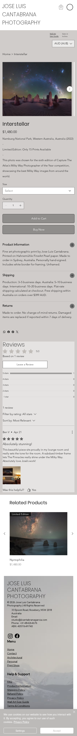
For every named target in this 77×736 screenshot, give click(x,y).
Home (10, 649)
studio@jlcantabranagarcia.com (29, 619)
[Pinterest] (13, 332)
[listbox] (63, 43)
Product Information (19, 686)
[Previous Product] (4, 533)
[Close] (72, 714)
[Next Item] (70, 89)
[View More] (22, 15)
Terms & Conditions (18, 705)
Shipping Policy (16, 689)
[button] (61, 7)
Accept (57, 730)
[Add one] (20, 205)
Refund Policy (15, 693)
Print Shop (13, 665)
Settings (20, 730)
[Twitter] (17, 332)
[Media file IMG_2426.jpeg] (12, 475)
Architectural (14, 657)
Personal (12, 661)
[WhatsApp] (4, 332)
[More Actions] (72, 432)
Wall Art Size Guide (54, 35)
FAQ (9, 681)
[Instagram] (10, 636)
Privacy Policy (15, 698)
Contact (12, 653)
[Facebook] (8, 332)
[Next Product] (72, 533)
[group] (38, 539)
